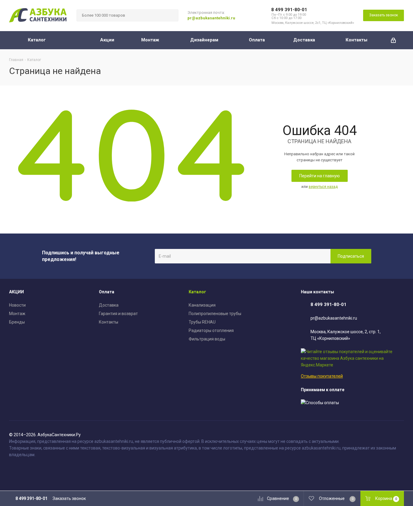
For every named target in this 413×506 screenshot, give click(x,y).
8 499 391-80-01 (289, 9)
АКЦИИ (16, 291)
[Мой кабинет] (393, 40)
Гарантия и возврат (118, 313)
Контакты (108, 322)
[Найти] (171, 15)
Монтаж (17, 313)
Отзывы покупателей (322, 376)
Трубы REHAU (202, 322)
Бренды (17, 322)
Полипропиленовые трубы (215, 313)
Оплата (106, 291)
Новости (17, 305)
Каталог (197, 291)
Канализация (202, 305)
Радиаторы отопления (211, 330)
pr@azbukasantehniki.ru (211, 18)
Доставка (109, 305)
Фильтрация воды (207, 339)
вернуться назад (323, 187)
